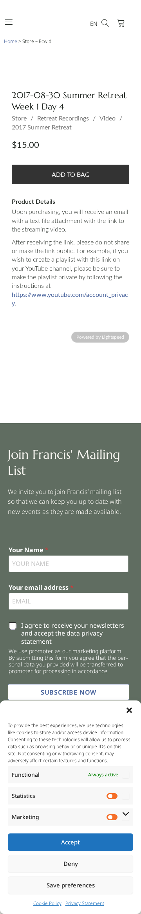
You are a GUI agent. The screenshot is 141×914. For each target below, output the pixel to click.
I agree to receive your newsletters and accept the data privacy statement (72, 633)
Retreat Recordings (63, 118)
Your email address (41, 587)
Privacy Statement (84, 903)
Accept (70, 842)
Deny (70, 863)
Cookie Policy (47, 903)
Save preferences (71, 885)
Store (19, 118)
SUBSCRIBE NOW (68, 692)
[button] (129, 710)
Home (10, 41)
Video (107, 118)
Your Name (29, 550)
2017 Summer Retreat (42, 127)
